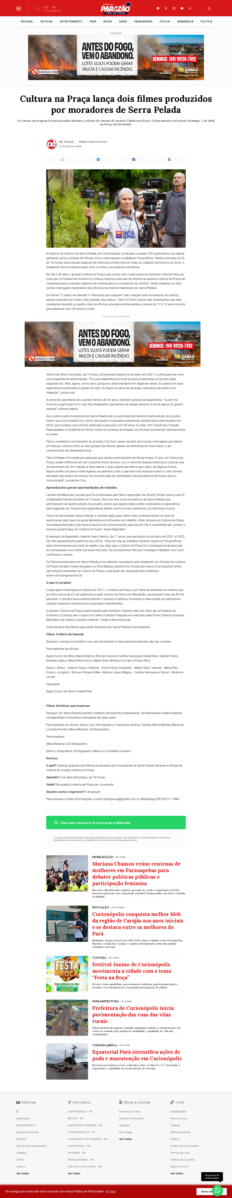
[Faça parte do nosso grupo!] (217, 1188)
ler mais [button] (110, 1191)
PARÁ (93, 21)
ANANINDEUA (185, 21)
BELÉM (107, 21)
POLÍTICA (206, 21)
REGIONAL (27, 21)
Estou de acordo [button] (211, 1191)
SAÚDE (123, 21)
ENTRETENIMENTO (71, 21)
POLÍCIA (165, 21)
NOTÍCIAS (47, 21)
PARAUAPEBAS (143, 21)
